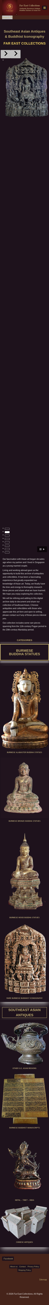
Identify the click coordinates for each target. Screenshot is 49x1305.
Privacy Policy (33, 1266)
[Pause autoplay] (42, 549)
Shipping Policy (24, 1270)
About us (14, 1266)
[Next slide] (16, 54)
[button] (26, 87)
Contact (22, 1266)
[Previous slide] (6, 54)
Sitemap (43, 1280)
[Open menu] (44, 8)
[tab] (7, 529)
